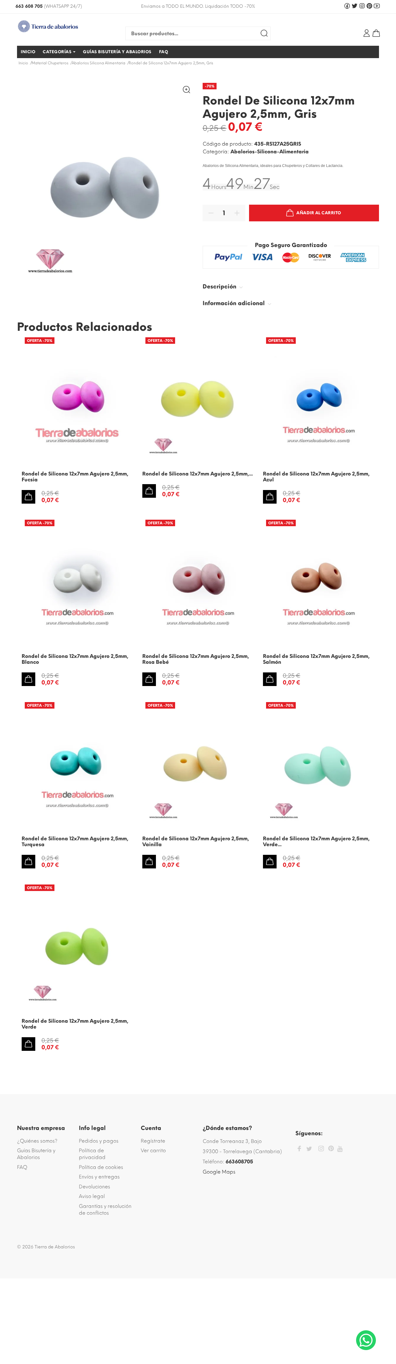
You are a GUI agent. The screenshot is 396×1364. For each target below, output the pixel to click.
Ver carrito (153, 1150)
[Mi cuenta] (366, 33)
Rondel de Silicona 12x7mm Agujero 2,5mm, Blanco (75, 659)
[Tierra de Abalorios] (59, 26)
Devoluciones (94, 1187)
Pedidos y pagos (98, 1141)
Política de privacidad (92, 1154)
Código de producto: (228, 144)
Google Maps (219, 1172)
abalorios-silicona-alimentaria (269, 152)
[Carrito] (376, 33)
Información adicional (234, 303)
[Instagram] (321, 1149)
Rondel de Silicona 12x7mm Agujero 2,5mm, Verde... (316, 841)
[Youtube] (339, 1149)
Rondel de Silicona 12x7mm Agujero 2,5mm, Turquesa (75, 841)
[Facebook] (299, 1149)
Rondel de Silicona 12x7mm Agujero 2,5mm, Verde (75, 1024)
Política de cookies (101, 1167)
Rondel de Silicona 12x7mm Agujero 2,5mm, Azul (316, 477)
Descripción (220, 286)
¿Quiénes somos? (37, 1141)
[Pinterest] (331, 1149)
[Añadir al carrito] (28, 497)
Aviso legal (92, 1196)
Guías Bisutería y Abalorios (36, 1154)
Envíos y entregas (99, 1177)
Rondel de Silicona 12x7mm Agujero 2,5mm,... (197, 474)
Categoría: (216, 152)
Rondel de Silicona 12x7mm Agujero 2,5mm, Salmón (316, 659)
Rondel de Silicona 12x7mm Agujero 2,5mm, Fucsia (75, 477)
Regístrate (153, 1141)
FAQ (22, 1167)
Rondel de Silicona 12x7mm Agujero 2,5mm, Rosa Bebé (195, 659)
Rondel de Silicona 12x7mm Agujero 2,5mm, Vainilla (195, 841)
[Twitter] (309, 1149)
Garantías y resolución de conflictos (105, 1209)
